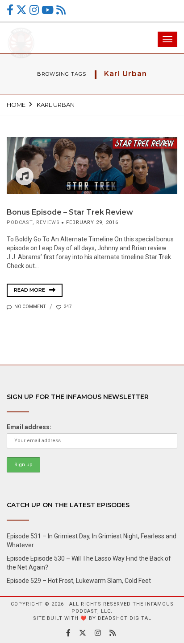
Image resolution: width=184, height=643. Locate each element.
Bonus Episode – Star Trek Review (70, 212)
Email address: (29, 427)
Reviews (48, 222)
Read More (30, 290)
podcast (20, 222)
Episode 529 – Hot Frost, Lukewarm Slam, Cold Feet (79, 580)
